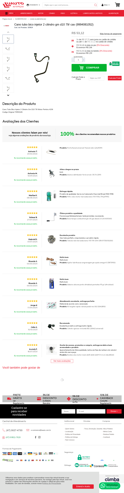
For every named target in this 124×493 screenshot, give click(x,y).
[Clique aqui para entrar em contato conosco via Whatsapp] (109, 485)
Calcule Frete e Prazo (78, 78)
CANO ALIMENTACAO (38, 19)
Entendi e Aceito (83, 486)
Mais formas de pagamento (111, 34)
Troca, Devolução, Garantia (93, 429)
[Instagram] (39, 437)
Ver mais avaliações (62, 361)
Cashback (106, 437)
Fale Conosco (69, 440)
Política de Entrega (71, 437)
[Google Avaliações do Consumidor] (108, 457)
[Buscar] (95, 5)
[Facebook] (35, 437)
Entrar (106, 5)
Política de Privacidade (51, 483)
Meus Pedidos (108, 429)
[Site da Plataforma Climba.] (112, 478)
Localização (69, 431)
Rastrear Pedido (108, 434)
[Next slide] (8, 94)
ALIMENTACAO (21, 19)
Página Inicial (7, 19)
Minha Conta (107, 431)
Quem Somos (69, 429)
